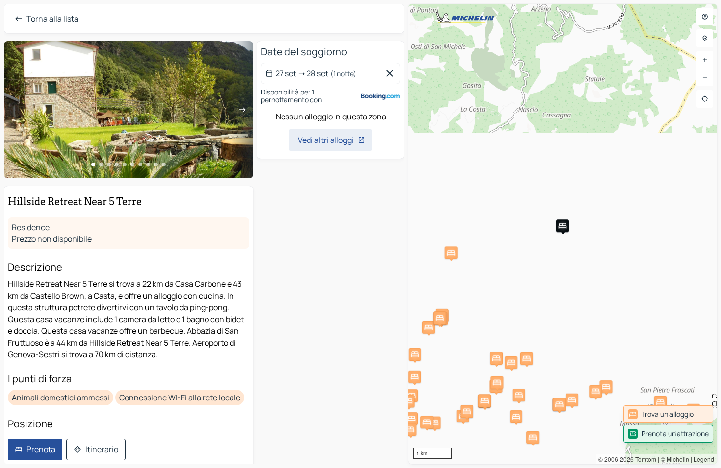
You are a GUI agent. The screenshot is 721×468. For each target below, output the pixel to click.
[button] (562, 225)
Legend (704, 459)
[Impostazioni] (704, 38)
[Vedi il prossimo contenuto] (242, 109)
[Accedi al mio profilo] (704, 16)
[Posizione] (704, 99)
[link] (668, 414)
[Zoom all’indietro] (704, 77)
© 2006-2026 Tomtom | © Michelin (643, 459)
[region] (562, 234)
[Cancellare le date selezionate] (392, 73)
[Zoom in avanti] (704, 60)
